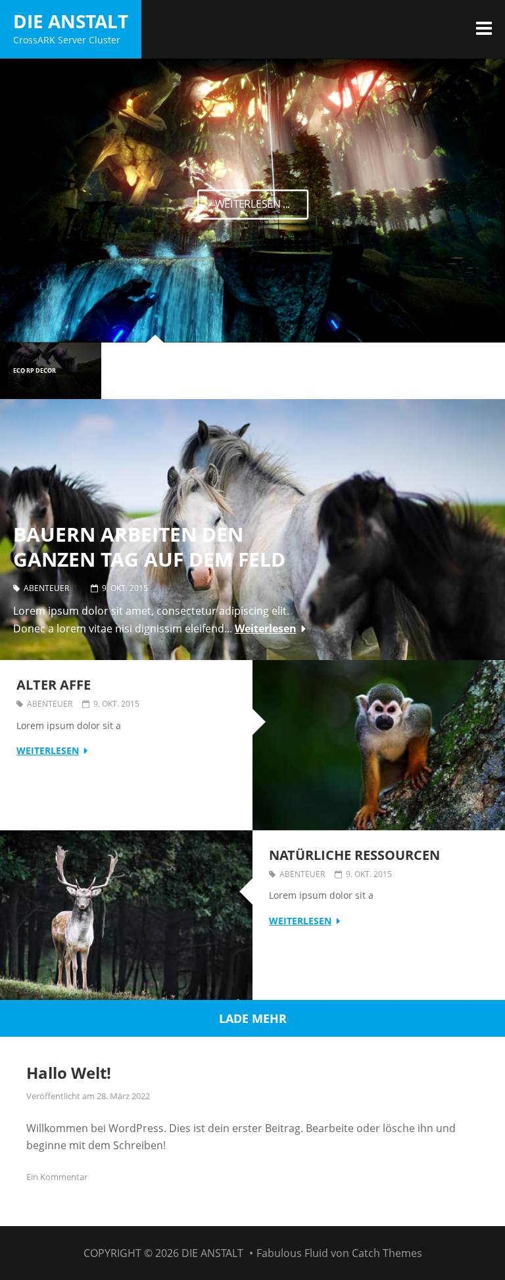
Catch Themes (387, 1253)
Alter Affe (53, 685)
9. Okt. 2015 (125, 588)
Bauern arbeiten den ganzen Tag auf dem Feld (149, 547)
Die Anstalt (70, 21)
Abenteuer (46, 588)
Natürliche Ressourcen (354, 855)
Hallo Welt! (68, 1072)
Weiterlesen (266, 628)
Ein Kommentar (56, 1177)
